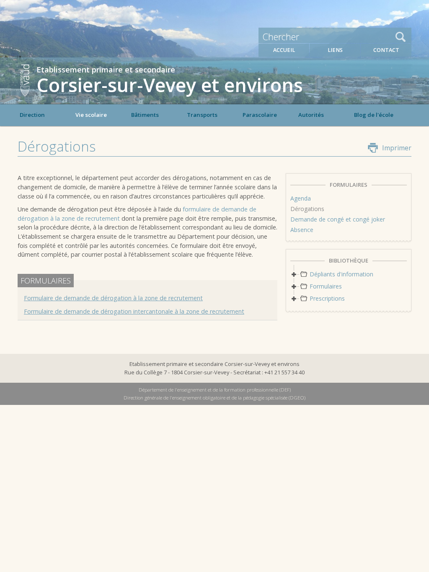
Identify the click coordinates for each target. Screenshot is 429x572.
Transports (202, 115)
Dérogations (307, 209)
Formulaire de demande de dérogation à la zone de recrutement (113, 298)
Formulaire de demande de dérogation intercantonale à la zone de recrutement (134, 311)
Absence (301, 230)
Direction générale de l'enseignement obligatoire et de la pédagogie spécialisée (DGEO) (214, 397)
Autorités (311, 115)
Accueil (284, 50)
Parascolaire (260, 115)
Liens (335, 50)
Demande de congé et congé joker (337, 219)
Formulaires (326, 286)
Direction (32, 115)
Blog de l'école (373, 115)
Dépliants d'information (341, 274)
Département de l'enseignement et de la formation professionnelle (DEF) (215, 389)
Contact (386, 50)
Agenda (300, 198)
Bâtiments (145, 115)
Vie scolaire (91, 115)
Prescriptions (327, 298)
